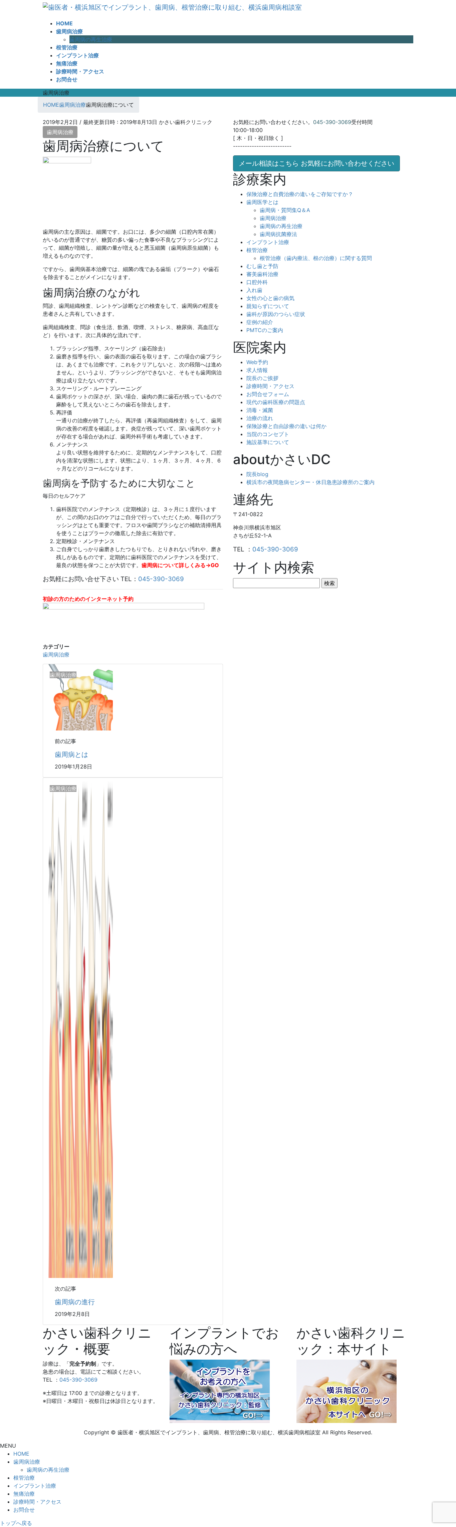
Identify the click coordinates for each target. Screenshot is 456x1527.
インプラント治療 (267, 242)
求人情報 (257, 370)
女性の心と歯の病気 (270, 298)
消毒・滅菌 (259, 410)
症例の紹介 (259, 322)
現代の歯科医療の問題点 (275, 402)
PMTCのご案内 (264, 330)
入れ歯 (254, 290)
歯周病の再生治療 (90, 39)
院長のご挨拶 (262, 378)
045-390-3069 (161, 579)
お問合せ (24, 1509)
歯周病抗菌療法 (278, 234)
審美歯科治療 (262, 274)
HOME (21, 1453)
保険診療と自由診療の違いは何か (286, 426)
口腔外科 (257, 282)
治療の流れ (259, 418)
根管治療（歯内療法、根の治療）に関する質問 (316, 258)
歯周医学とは (262, 202)
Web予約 (257, 362)
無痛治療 (24, 1493)
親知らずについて (267, 306)
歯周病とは (71, 754)
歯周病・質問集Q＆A (285, 210)
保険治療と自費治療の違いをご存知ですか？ (299, 194)
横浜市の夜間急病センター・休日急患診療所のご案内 (310, 482)
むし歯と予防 (262, 266)
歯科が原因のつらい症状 (275, 314)
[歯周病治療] (80, 696)
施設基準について (267, 442)
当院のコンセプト (267, 434)
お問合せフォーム (267, 394)
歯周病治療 (60, 132)
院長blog (257, 474)
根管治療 (257, 250)
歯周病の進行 (75, 1302)
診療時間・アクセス (270, 386)
